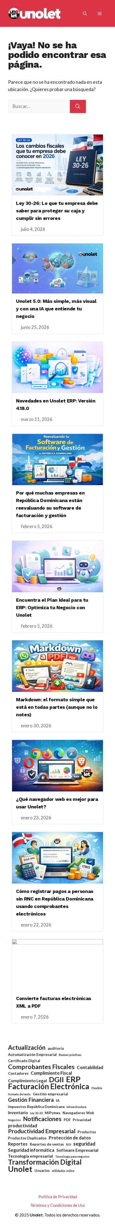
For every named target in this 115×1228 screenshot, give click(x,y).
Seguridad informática (31, 1150)
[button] (85, 13)
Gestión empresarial (50, 1094)
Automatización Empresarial (32, 1054)
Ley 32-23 (36, 1113)
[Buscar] (78, 106)
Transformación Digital (45, 1162)
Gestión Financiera (31, 1100)
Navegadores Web (78, 1113)
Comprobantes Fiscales (41, 1067)
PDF (67, 1120)
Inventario (18, 1112)
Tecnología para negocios (72, 1156)
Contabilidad (90, 1067)
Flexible (96, 1088)
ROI (68, 1144)
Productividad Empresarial (41, 1131)
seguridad (84, 1144)
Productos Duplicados (27, 1138)
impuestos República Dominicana (36, 1107)
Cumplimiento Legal (27, 1080)
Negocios (14, 1120)
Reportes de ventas (47, 1144)
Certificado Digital (24, 1061)
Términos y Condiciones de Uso (57, 1205)
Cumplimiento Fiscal (51, 1073)
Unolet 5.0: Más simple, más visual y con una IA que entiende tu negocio (56, 308)
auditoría (56, 1048)
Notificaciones (42, 1119)
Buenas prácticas (70, 1054)
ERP (73, 1079)
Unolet (20, 1169)
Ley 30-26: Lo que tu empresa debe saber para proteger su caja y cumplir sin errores (57, 210)
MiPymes (52, 1113)
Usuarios (42, 1170)
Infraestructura (76, 1107)
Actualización (26, 1047)
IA (58, 1100)
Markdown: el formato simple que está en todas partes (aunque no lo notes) (57, 707)
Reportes (18, 1144)
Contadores (18, 1073)
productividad (22, 1125)
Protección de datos (70, 1137)
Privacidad (82, 1120)
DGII (56, 1079)
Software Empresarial (77, 1150)
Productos (87, 1132)
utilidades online (63, 1170)
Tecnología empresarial (30, 1156)
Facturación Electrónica (48, 1086)
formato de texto (19, 1094)
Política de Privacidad (57, 1196)
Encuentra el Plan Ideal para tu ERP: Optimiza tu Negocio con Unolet (52, 607)
